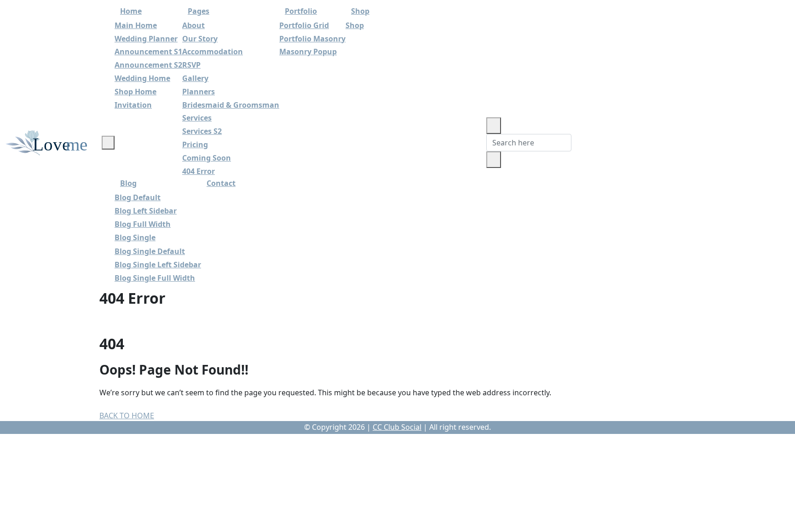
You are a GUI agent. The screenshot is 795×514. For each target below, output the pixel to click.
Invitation (133, 105)
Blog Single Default (150, 251)
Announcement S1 (148, 51)
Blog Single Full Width (155, 278)
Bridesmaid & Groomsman (230, 105)
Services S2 (202, 131)
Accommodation (212, 51)
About (193, 25)
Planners (198, 92)
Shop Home (135, 92)
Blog (128, 183)
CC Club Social (397, 427)
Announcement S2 (148, 65)
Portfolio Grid (304, 25)
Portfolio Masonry (312, 39)
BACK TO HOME (126, 415)
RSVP (191, 65)
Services (197, 118)
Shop (355, 25)
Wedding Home (142, 78)
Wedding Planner (146, 39)
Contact (221, 183)
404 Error (198, 171)
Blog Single (135, 237)
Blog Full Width (143, 224)
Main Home (136, 25)
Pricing (195, 144)
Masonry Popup (308, 51)
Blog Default (138, 197)
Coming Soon (206, 158)
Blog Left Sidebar (146, 211)
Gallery (195, 78)
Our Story (200, 39)
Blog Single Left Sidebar (158, 265)
